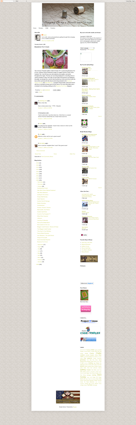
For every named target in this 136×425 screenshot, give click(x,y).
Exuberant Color (86, 67)
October (40, 186)
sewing (94, 375)
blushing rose (43, 100)
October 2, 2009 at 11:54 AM (45, 147)
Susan (45, 35)
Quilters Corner (85, 246)
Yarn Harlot (85, 227)
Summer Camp (93, 380)
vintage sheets (83, 385)
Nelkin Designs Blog (87, 200)
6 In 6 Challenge (87, 349)
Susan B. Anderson (87, 216)
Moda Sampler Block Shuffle (91, 366)
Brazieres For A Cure (61, 86)
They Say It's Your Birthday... (44, 231)
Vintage (100, 383)
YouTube (89, 385)
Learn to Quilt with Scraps (91, 364)
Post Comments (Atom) (47, 156)
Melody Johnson (86, 95)
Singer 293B (89, 377)
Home (34, 28)
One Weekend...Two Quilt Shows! (45, 235)
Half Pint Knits (94, 360)
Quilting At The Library (42, 194)
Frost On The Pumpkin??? (44, 214)
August (39, 246)
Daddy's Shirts (94, 355)
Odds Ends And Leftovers (90, 367)
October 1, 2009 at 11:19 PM (45, 138)
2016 (37, 165)
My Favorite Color (92, 168)
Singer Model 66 (88, 378)
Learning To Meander (42, 220)
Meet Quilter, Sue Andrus (43, 209)
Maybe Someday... (42, 203)
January (40, 261)
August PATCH (91, 135)
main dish (99, 364)
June (39, 251)
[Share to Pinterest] (60, 90)
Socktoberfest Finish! (42, 188)
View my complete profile (48, 40)
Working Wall (85, 166)
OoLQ (99, 367)
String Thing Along (84, 380)
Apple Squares (41, 199)
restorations (92, 371)
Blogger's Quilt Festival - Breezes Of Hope (47, 226)
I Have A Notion (86, 145)
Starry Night (98, 378)
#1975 (81, 349)
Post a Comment (41, 150)
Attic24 (84, 211)
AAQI (46, 28)
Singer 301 (95, 377)
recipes (88, 370)
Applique (96, 349)
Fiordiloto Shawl (92, 96)
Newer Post (38, 154)
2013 (37, 171)
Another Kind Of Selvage (43, 201)
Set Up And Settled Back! (43, 222)
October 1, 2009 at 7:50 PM (45, 129)
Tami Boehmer (90, 382)
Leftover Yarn (85, 91)
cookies (82, 355)
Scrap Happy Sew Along (88, 373)
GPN (88, 359)
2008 (37, 264)
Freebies (53, 28)
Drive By (84, 228)
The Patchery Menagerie (88, 78)
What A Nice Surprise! (42, 216)
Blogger (75, 407)
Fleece (91, 356)
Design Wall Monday (42, 196)
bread (86, 353)
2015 (37, 167)
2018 (37, 163)
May (39, 253)
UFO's (96, 383)
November (40, 184)
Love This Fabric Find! (93, 157)
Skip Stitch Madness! (42, 192)
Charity (40, 92)
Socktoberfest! (40, 205)
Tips (90, 383)
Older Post (72, 154)
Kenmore (86, 363)
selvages (89, 375)
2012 (37, 173)
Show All (99, 116)
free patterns (88, 358)
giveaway (83, 360)
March (39, 257)
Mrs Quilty (42, 143)
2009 (37, 180)
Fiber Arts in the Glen (87, 242)
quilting (83, 370)
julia (40, 134)
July (39, 248)
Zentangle (95, 385)
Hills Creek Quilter (87, 156)
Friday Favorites (97, 358)
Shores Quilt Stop (86, 248)
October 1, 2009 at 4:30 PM (45, 108)
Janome (97, 361)
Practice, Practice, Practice (44, 207)
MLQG (82, 366)
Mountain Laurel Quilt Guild (89, 134)
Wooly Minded (85, 251)
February (40, 259)
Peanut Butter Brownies (43, 233)
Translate (92, 49)
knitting (90, 363)
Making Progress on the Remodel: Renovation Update (93, 148)
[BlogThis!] (55, 90)
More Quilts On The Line (43, 224)
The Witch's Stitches (87, 250)
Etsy (84, 356)
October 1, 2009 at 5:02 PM (45, 118)
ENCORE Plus (49, 82)
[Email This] (54, 90)
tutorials (92, 383)
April (39, 255)
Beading (85, 351)
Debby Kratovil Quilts (87, 106)
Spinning (94, 378)
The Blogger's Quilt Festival (44, 229)
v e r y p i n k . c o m (87, 194)
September (40, 244)
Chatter (98, 353)
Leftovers (39, 218)
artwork (99, 349)
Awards (82, 351)
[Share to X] (57, 90)
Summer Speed (85, 212)
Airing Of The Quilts (42, 237)
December (40, 182)
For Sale (95, 356)
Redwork (88, 371)
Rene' (40, 123)
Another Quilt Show (42, 211)
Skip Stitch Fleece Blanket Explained (46, 190)
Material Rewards (86, 244)
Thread (86, 383)
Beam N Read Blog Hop (93, 351)
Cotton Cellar (85, 177)
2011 (37, 175)
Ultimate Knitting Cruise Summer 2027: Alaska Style (93, 203)
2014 (37, 169)
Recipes (41, 28)
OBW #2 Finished (92, 178)
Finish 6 (87, 356)
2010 (37, 178)
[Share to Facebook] (58, 90)
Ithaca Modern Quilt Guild (90, 361)
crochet (87, 355)
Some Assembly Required (43, 239)
